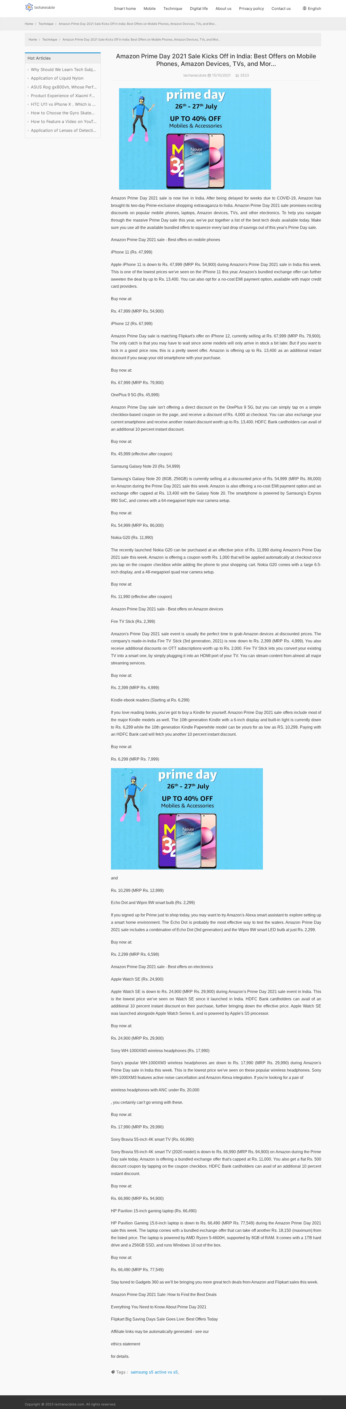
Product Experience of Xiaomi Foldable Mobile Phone (64, 95)
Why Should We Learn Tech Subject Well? (64, 69)
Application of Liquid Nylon (57, 78)
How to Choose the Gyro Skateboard (64, 113)
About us (224, 8)
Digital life (199, 8)
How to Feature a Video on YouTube (64, 121)
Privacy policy (251, 8)
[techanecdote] (40, 6)
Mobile (150, 8)
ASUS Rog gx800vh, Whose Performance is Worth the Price (64, 87)
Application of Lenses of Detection (64, 130)
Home (29, 24)
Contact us (281, 8)
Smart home (125, 8)
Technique (172, 8)
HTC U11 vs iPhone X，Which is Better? (64, 104)
